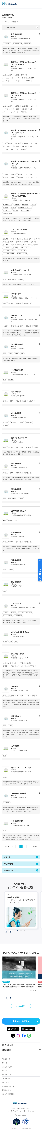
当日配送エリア (7, 1067)
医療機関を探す (7, 1059)
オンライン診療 (7, 1045)
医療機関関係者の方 (8, 1086)
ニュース (4, 1071)
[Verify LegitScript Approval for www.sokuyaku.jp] (16, 1121)
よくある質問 (6, 1078)
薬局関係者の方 (7, 1090)
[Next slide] (10, 931)
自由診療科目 (6, 1050)
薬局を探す (5, 1063)
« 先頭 (7, 846)
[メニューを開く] (38, 4)
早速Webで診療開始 (21, 1021)
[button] (10, 998)
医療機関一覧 (14, 22)
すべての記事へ (21, 1006)
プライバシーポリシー (21, 1115)
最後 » (35, 846)
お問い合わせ (6, 1082)
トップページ (5, 22)
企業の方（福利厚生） (9, 1094)
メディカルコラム (7, 1074)
